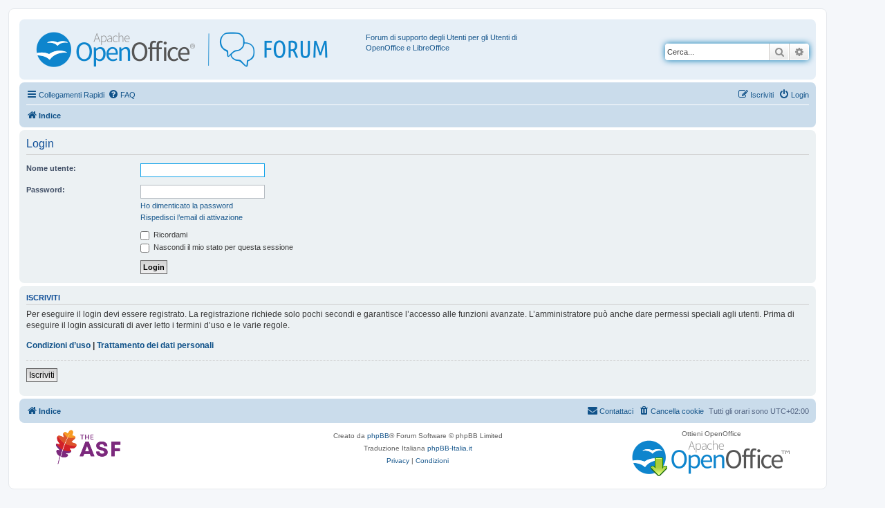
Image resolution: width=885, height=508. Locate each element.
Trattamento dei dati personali (155, 345)
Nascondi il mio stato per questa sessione (222, 247)
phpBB (378, 435)
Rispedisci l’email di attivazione (191, 217)
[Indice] (194, 49)
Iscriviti (42, 375)
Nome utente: (51, 168)
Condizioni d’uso (58, 345)
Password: (45, 189)
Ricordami (169, 234)
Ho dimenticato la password (186, 205)
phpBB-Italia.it (449, 448)
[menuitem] (122, 95)
